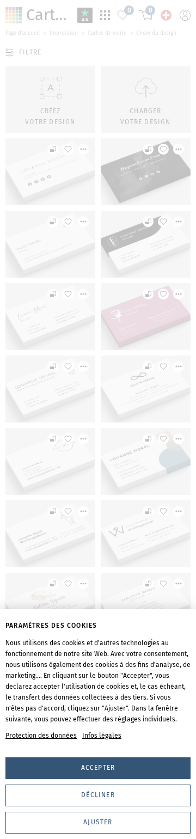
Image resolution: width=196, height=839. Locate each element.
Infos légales (101, 735)
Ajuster (97, 822)
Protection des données (41, 735)
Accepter (98, 767)
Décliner (98, 795)
